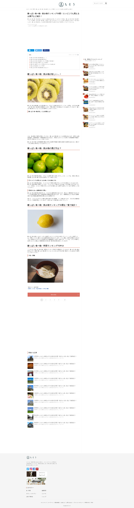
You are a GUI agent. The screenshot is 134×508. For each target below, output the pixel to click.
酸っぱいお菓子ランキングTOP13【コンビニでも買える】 (43, 64)
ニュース (44, 493)
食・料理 (33, 9)
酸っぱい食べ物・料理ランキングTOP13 (39, 62)
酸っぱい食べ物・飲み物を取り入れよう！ (40, 67)
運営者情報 (57, 502)
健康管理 (44, 490)
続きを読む (53, 294)
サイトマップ (44, 502)
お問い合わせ (69, 502)
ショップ (44, 496)
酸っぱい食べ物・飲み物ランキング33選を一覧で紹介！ (43, 61)
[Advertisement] (54, 37)
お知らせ (63, 502)
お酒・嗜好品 (29, 496)
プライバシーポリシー (78, 502)
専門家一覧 (87, 502)
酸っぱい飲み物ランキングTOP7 (38, 65)
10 (64, 299)
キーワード (50, 502)
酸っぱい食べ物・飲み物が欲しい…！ (39, 57)
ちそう (27, 9)
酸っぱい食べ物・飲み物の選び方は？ (39, 59)
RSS (92, 502)
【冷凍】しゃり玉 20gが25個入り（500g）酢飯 (38, 288)
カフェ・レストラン (31, 493)
